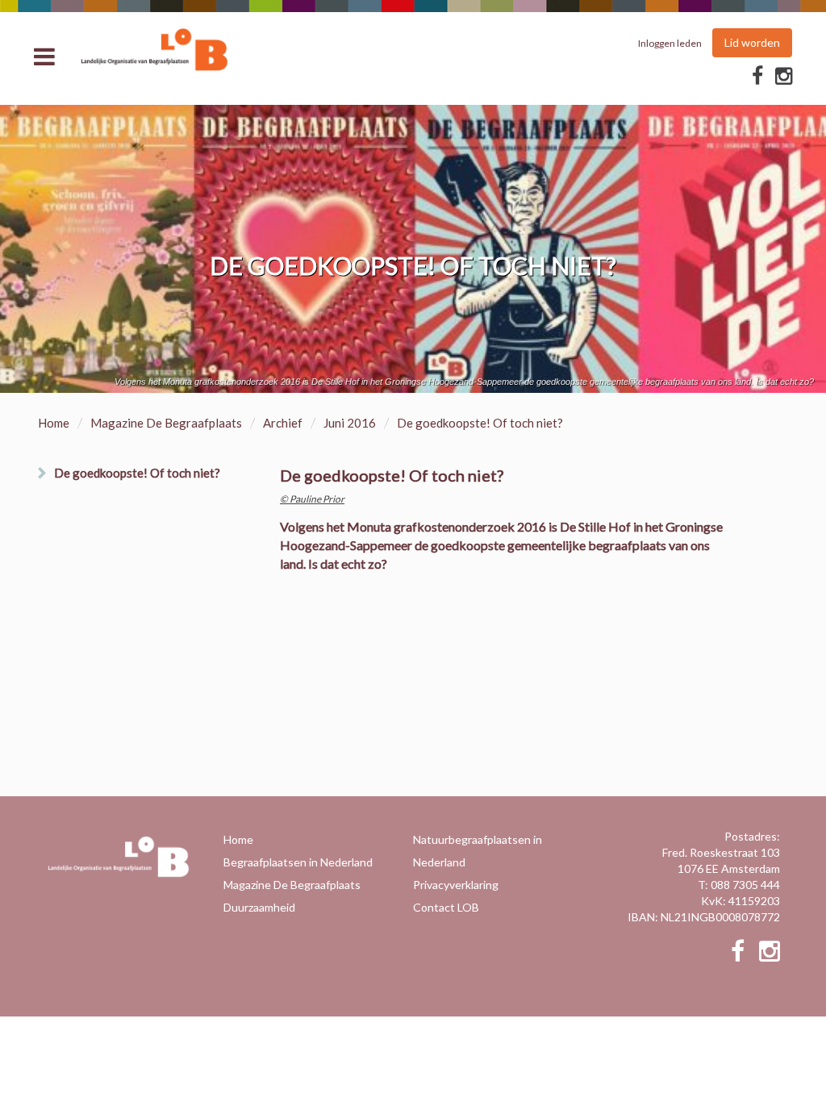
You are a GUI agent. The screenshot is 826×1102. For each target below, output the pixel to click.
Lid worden (752, 42)
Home (53, 422)
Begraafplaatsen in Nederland (298, 862)
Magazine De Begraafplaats (166, 422)
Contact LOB (446, 907)
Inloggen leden (670, 43)
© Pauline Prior (312, 499)
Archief (282, 422)
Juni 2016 (349, 422)
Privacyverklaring (456, 884)
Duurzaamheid (259, 907)
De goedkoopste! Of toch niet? (137, 472)
